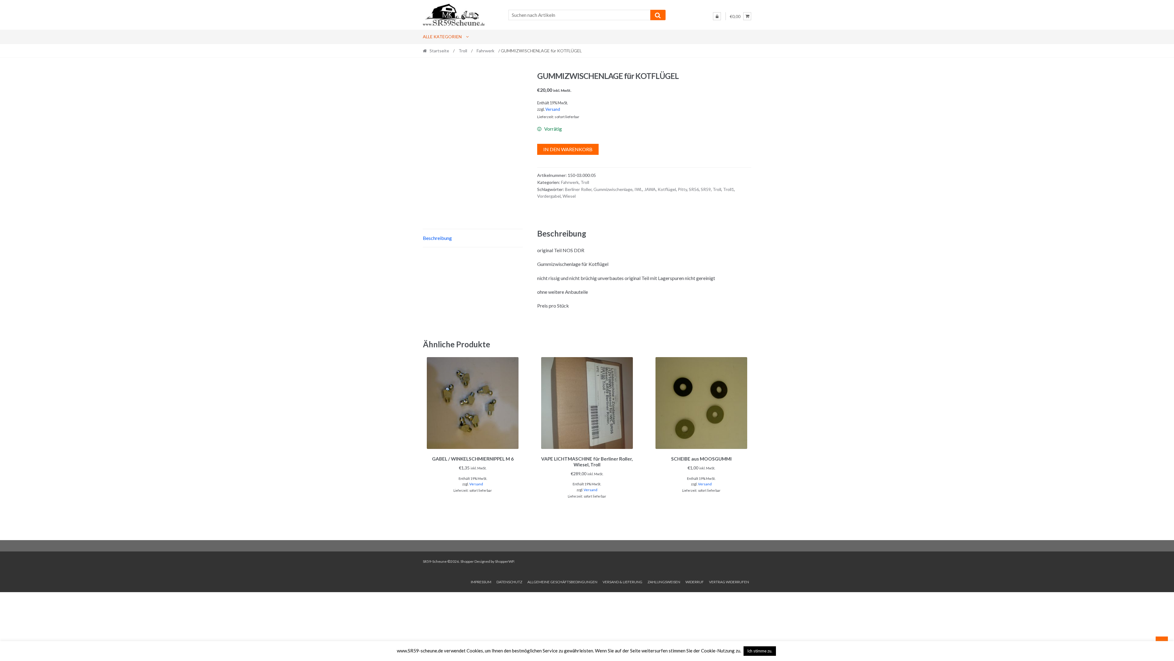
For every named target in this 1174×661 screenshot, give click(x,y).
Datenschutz (509, 582)
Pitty (682, 189)
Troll (463, 50)
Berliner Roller (578, 189)
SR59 (706, 189)
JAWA (650, 189)
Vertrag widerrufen (729, 582)
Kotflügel (667, 189)
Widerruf (694, 582)
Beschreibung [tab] (437, 238)
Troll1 (728, 189)
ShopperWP (504, 561)
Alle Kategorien (442, 36)
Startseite (439, 50)
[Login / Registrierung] (717, 16)
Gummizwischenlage (613, 189)
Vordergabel (549, 196)
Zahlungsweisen (664, 582)
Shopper (467, 561)
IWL (638, 189)
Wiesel (569, 196)
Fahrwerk (485, 50)
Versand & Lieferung (622, 582)
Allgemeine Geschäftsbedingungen (562, 582)
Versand (552, 109)
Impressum (481, 582)
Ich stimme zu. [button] (759, 650)
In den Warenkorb (568, 149)
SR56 (694, 189)
